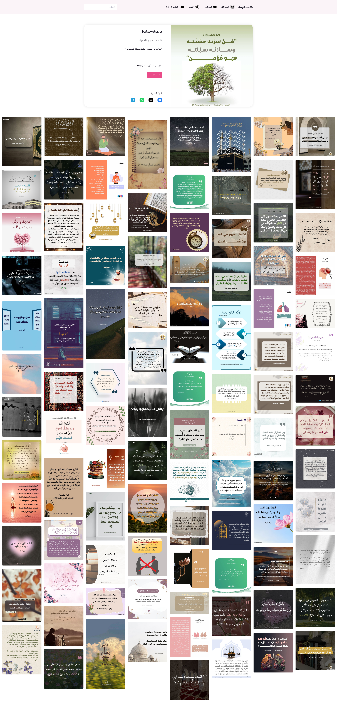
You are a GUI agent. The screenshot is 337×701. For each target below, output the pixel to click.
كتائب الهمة (245, 7)
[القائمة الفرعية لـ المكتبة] (204, 7)
